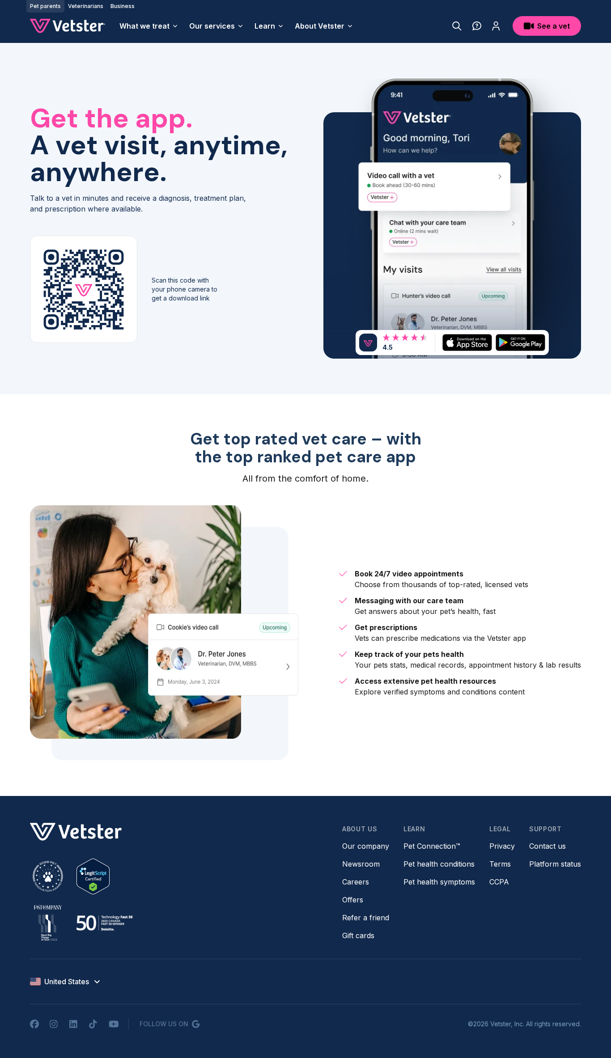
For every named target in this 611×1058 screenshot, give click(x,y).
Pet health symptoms (439, 881)
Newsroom (361, 863)
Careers (355, 881)
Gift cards (358, 935)
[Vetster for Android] (520, 342)
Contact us (547, 846)
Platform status (555, 863)
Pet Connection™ (431, 846)
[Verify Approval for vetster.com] (93, 876)
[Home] (67, 26)
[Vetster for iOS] (467, 342)
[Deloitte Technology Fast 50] (104, 923)
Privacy (502, 846)
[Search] (456, 26)
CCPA (499, 881)
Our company (365, 846)
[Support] (477, 26)
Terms (500, 863)
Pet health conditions (439, 863)
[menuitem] (149, 26)
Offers (352, 899)
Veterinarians (85, 6)
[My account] (496, 26)
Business (122, 6)
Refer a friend (365, 917)
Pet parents (45, 6)
